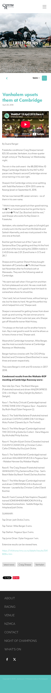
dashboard (20, 679)
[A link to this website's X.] (14, 659)
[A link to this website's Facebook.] (7, 659)
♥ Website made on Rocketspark (36, 679)
